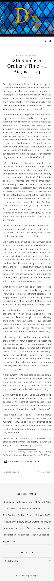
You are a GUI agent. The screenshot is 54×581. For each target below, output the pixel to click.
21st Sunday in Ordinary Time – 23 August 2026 (26, 515)
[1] (26, 369)
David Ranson (12, 472)
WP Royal (34, 575)
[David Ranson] (27, 18)
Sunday (33, 55)
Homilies (21, 55)
